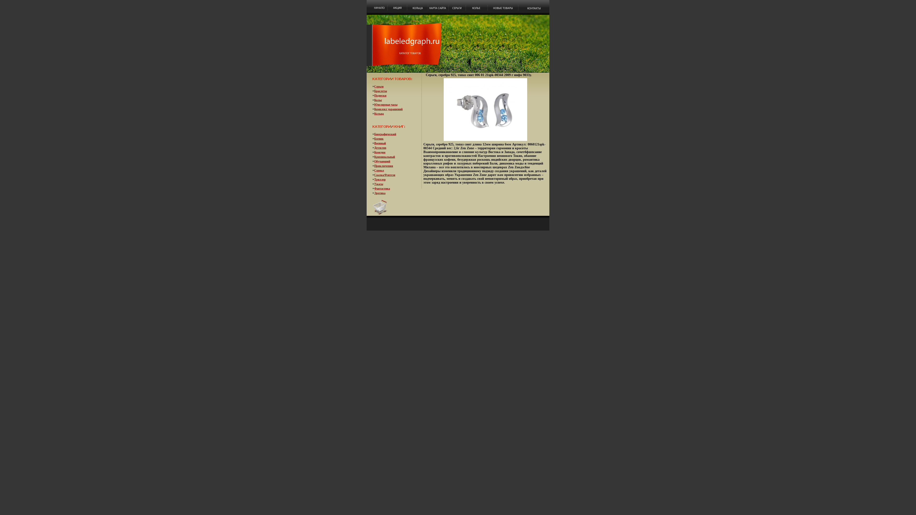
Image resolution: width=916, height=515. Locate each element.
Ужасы (378, 184)
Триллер (380, 179)
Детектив (380, 147)
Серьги (379, 86)
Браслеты (380, 91)
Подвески (380, 95)
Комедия (379, 152)
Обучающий (382, 161)
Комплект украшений (388, 109)
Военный (380, 143)
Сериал (379, 170)
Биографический (385, 134)
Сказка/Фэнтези (384, 175)
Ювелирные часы (385, 104)
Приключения (383, 166)
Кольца (379, 113)
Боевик (379, 138)
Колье (378, 100)
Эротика (379, 193)
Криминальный (384, 157)
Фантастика (382, 188)
